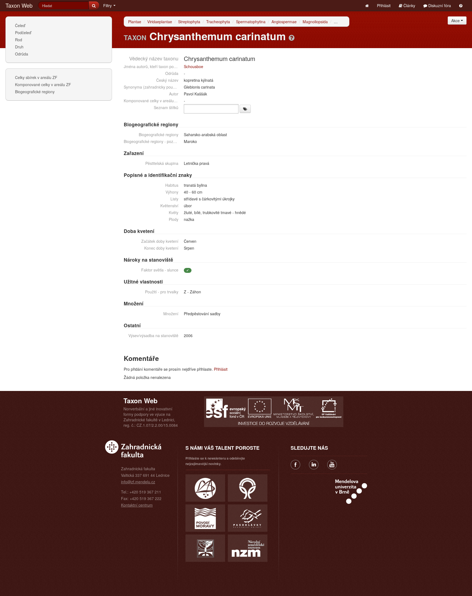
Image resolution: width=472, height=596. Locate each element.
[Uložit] (245, 109)
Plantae (134, 21)
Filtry (108, 5)
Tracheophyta (218, 21)
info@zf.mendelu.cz (138, 481)
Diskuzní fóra (439, 5)
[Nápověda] (291, 37)
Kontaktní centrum (137, 505)
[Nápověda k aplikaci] (461, 5)
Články (408, 5)
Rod (18, 39)
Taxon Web (19, 5)
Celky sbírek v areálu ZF (36, 77)
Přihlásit (384, 5)
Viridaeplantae (159, 21)
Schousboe (193, 66)
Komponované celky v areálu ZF (43, 84)
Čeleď (20, 25)
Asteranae (343, 21)
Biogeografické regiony (35, 91)
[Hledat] (93, 5)
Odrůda (21, 54)
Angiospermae (284, 21)
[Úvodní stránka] (367, 5)
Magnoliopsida (315, 21)
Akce (456, 20)
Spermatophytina (251, 21)
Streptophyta (189, 21)
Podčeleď (23, 32)
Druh (19, 46)
